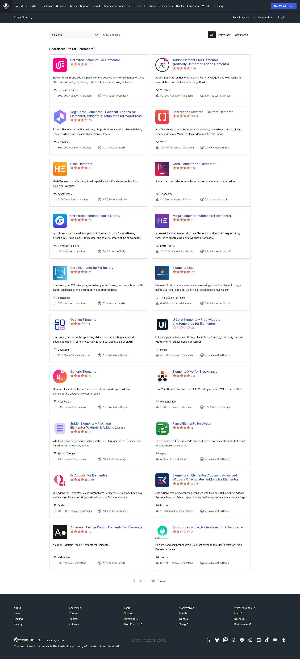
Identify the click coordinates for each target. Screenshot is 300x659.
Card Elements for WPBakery (91, 268)
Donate (185, 618)
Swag (184, 624)
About (17, 607)
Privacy (18, 624)
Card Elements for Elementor (194, 164)
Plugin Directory (23, 17)
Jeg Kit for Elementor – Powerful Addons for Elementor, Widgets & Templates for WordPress (106, 114)
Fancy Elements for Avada (192, 423)
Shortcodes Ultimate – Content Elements (203, 112)
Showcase (75, 607)
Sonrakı (163, 581)
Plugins (73, 618)
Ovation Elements (83, 319)
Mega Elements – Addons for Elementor (202, 216)
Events (183, 613)
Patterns (74, 624)
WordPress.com (244, 607)
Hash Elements (81, 164)
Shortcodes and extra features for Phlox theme (208, 527)
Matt (238, 613)
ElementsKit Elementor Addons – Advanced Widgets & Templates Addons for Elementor (205, 477)
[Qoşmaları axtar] (96, 34)
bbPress (240, 618)
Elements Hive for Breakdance (195, 371)
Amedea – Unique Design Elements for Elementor (106, 527)
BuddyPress (242, 624)
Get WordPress (283, 6)
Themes (73, 613)
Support (129, 613)
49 (153, 581)
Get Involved (186, 607)
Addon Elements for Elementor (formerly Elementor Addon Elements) (201, 62)
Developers (131, 618)
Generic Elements (83, 371)
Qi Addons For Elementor (88, 475)
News (17, 613)
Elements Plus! (183, 268)
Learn (127, 607)
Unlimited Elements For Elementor (95, 60)
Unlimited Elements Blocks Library (95, 216)
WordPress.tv (133, 624)
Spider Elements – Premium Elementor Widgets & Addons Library (97, 425)
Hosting (18, 618)
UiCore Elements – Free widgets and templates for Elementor (196, 321)
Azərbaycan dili (55, 640)
